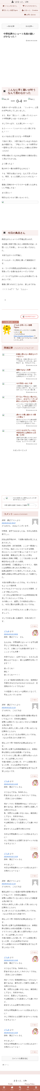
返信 (35, 626)
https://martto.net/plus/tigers (23, 336)
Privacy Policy (29, 1084)
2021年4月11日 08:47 (9, 523)
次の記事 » (29, 26)
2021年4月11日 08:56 (11, 634)
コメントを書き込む (20, 1058)
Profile (10, 1084)
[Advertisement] (20, 62)
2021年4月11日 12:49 (11, 784)
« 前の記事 (10, 26)
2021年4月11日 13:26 (11, 856)
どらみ (6, 631)
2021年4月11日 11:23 (9, 707)
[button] (36, 741)
